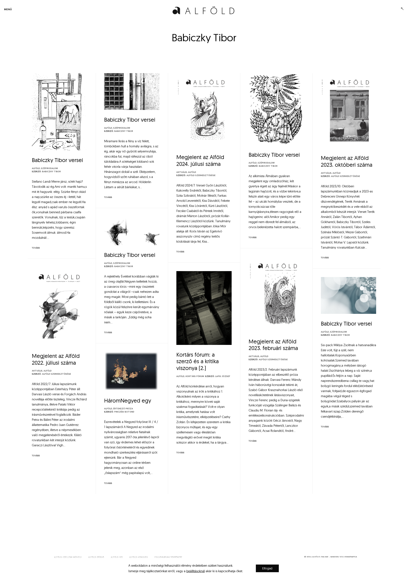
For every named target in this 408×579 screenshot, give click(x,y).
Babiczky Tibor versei (57, 160)
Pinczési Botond (124, 412)
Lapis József (222, 376)
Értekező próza (123, 408)
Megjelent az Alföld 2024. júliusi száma (200, 160)
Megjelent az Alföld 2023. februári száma (273, 345)
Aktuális (181, 172)
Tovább (36, 248)
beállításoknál (195, 571)
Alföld (36, 168)
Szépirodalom (49, 168)
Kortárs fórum (195, 376)
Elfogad (267, 568)
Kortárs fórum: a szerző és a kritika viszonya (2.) (197, 361)
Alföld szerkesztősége (201, 175)
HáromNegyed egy (127, 400)
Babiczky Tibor (51, 171)
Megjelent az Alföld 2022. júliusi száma (56, 359)
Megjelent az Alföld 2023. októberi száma (346, 161)
